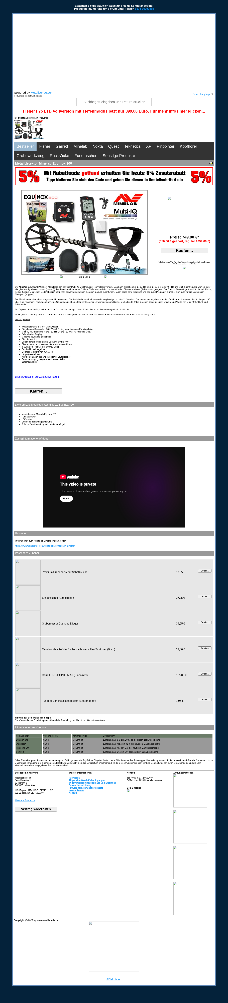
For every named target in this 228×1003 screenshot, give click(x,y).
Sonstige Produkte (119, 155)
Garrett (62, 146)
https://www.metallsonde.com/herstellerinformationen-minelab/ (45, 546)
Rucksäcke (59, 155)
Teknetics (132, 146)
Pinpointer (165, 146)
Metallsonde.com (42, 92)
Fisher (44, 146)
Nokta (97, 146)
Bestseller (25, 146)
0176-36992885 (144, 8)
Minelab (80, 146)
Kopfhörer (188, 146)
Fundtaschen (85, 155)
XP (148, 146)
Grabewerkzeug (30, 155)
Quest (113, 146)
